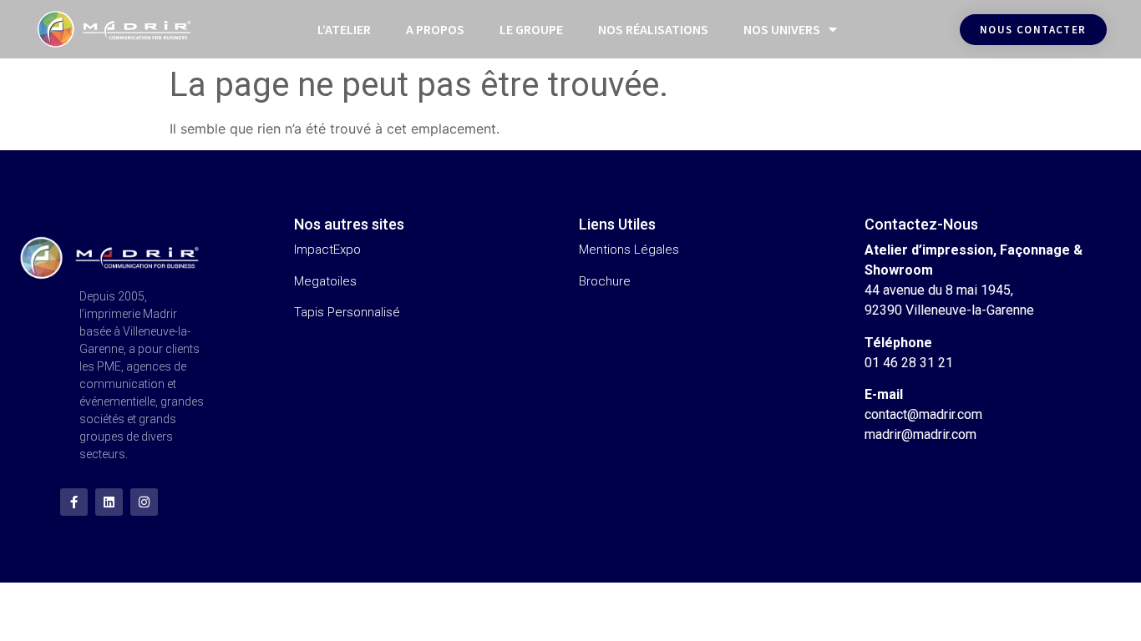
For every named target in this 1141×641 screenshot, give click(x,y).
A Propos (435, 29)
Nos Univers (781, 29)
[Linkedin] (109, 502)
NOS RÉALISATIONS (653, 29)
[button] (1033, 29)
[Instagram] (144, 502)
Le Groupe (531, 29)
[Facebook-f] (74, 502)
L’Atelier (344, 29)
